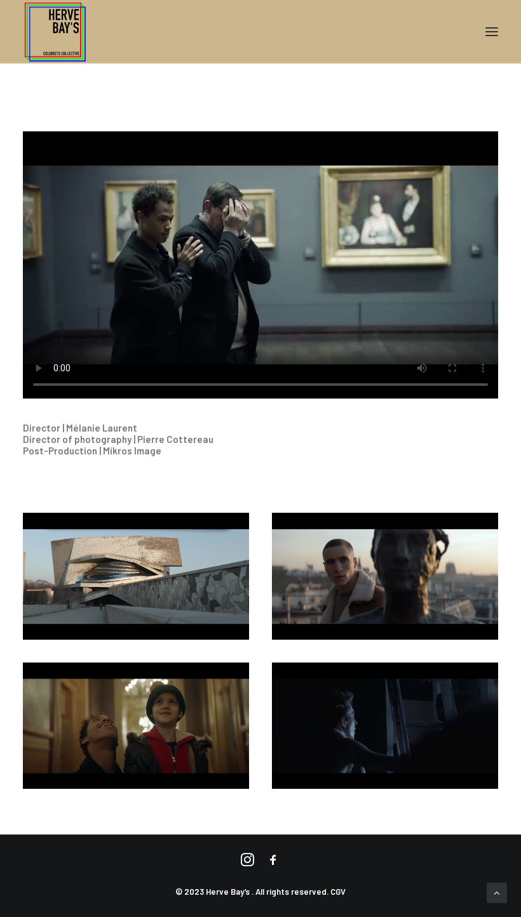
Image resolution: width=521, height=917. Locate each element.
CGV (338, 892)
